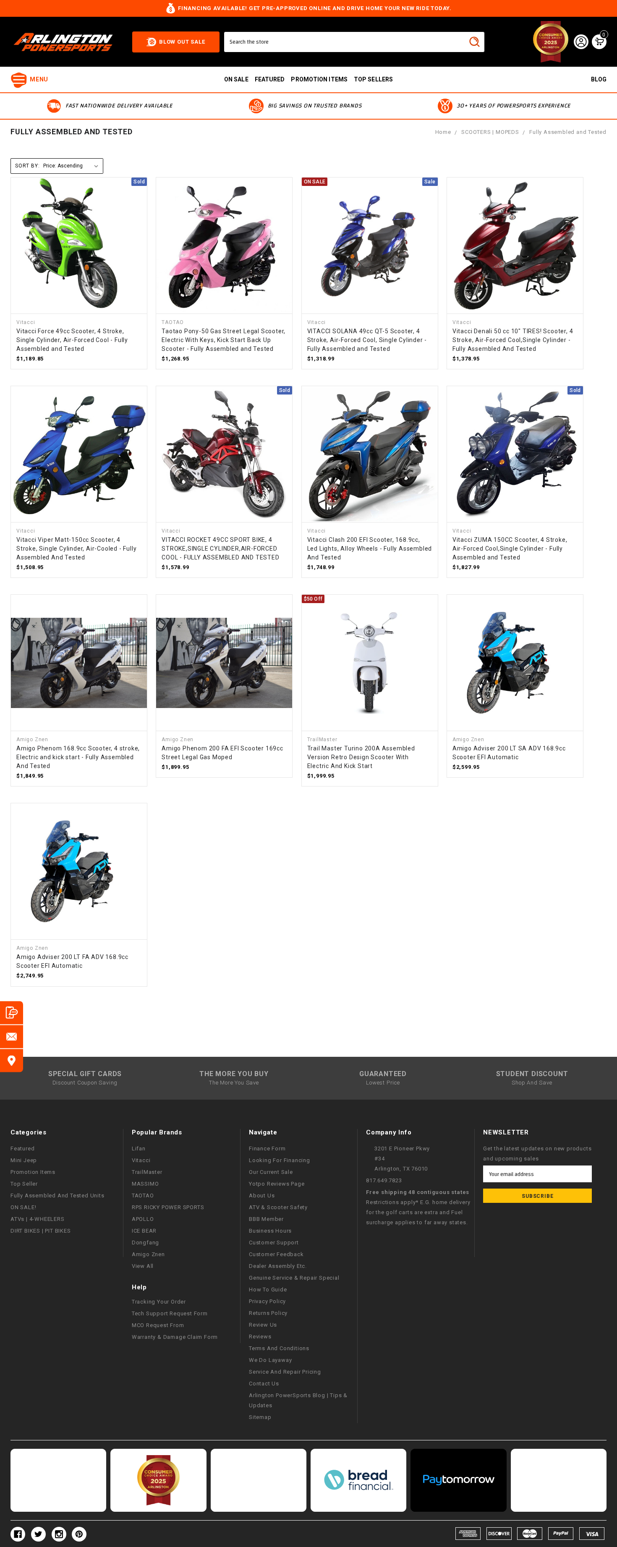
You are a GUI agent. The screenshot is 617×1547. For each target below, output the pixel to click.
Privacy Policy (267, 1301)
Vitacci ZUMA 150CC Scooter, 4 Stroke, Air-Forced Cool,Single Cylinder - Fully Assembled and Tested (509, 548)
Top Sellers (373, 79)
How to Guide (268, 1289)
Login (581, 41)
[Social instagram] (59, 1534)
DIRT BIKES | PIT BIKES (40, 1231)
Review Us (263, 1325)
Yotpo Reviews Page (276, 1184)
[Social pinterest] (79, 1534)
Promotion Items (32, 1172)
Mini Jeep (23, 1160)
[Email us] (11, 1036)
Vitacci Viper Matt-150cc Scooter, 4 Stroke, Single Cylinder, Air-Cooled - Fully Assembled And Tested (76, 548)
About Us (262, 1195)
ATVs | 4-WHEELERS (37, 1219)
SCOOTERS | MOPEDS (490, 132)
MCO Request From (158, 1325)
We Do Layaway (270, 1360)
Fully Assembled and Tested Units (57, 1195)
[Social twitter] (38, 1534)
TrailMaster (147, 1172)
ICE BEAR (144, 1231)
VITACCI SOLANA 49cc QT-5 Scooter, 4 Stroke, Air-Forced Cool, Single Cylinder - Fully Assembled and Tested (367, 340)
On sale (236, 79)
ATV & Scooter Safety (278, 1207)
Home (443, 132)
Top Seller (24, 1184)
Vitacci (141, 1160)
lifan (139, 1148)
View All (143, 1266)
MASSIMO (145, 1184)
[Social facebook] (17, 1534)
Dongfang (145, 1242)
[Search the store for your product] (474, 41)
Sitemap (260, 1417)
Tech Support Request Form (170, 1313)
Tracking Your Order (159, 1302)
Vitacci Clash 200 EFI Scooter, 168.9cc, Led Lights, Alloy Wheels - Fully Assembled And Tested (369, 548)
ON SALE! (23, 1207)
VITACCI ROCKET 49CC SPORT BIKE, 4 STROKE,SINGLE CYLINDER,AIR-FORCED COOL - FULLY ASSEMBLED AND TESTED (220, 548)
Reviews (260, 1336)
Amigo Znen (148, 1254)
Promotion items (319, 79)
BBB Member (266, 1219)
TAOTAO (143, 1195)
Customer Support (274, 1242)
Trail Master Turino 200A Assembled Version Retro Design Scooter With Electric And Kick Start (361, 757)
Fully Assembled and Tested (568, 132)
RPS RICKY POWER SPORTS (168, 1207)
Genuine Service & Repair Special (294, 1278)
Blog (599, 79)
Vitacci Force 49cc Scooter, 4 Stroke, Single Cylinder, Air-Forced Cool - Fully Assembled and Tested (72, 340)
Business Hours (270, 1231)
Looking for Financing (279, 1160)
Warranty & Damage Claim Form (175, 1337)
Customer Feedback (276, 1254)
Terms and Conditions (279, 1348)
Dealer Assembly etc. (278, 1266)
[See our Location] (11, 1060)
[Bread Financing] (358, 1480)
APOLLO (143, 1219)
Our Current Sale (271, 1172)
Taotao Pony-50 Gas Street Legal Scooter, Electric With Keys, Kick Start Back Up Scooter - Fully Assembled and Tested (223, 340)
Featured (270, 79)
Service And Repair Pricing (285, 1372)
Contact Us (264, 1383)
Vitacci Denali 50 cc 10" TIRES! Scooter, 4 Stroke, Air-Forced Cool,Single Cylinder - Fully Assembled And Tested (512, 340)
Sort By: (27, 166)
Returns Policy (268, 1313)
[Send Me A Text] (11, 1012)
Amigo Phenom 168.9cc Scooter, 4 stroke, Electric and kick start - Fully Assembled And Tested (78, 757)
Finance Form (267, 1148)
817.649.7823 (384, 1180)
